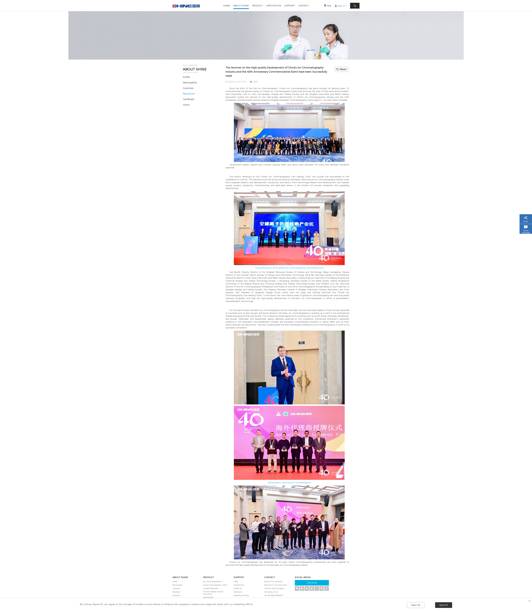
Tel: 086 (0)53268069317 (273, 595)
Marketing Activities (241, 595)
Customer (188, 88)
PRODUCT (257, 5)
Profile (186, 77)
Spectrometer (208, 597)
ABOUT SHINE (241, 5)
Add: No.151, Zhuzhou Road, (275, 585)
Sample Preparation (211, 588)
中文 (329, 5)
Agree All (443, 605)
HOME (226, 5)
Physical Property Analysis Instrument (213, 593)
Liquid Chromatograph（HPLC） (216, 585)
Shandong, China (271, 592)
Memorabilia (190, 82)
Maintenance (239, 585)
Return (343, 69)
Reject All (415, 605)
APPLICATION (273, 5)
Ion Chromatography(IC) (212, 581)
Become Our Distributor (273, 581)
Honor (186, 105)
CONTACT (303, 5)
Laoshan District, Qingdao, (274, 588)
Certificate (188, 99)
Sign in (341, 5)
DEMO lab (238, 588)
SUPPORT (289, 5)
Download (238, 592)
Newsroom (189, 93)
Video (236, 581)
